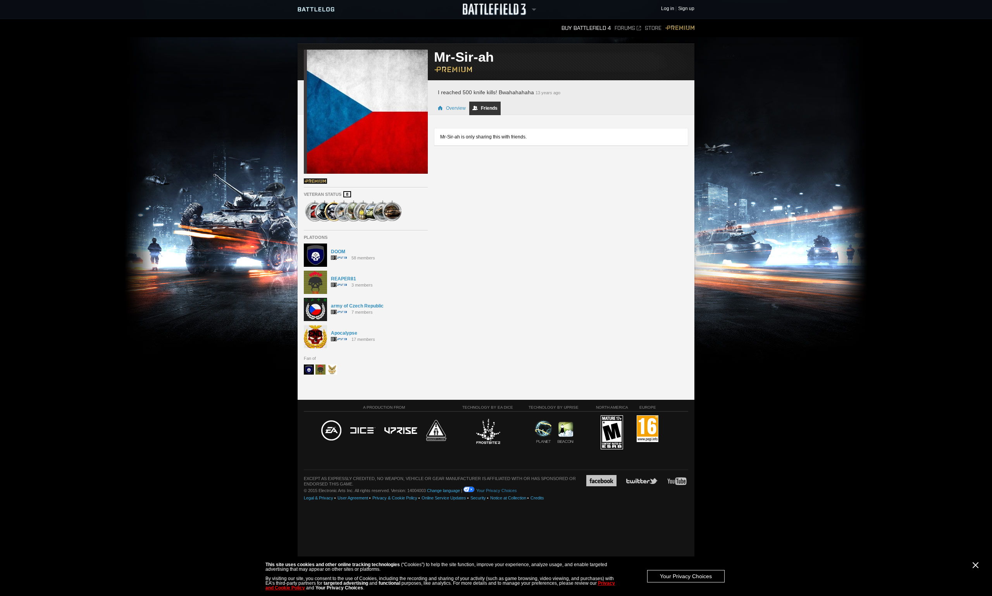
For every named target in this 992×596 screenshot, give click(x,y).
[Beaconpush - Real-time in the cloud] (565, 433)
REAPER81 (343, 279)
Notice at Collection (508, 498)
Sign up (686, 8)
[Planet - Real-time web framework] (543, 432)
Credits (537, 498)
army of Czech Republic (357, 306)
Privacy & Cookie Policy (394, 498)
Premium (679, 28)
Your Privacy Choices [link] (496, 490)
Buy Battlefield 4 (586, 28)
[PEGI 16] (647, 429)
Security (478, 498)
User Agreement (353, 498)
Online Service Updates (444, 498)
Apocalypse (344, 333)
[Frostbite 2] (487, 432)
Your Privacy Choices (686, 576)
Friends (489, 108)
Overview (456, 108)
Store (653, 28)
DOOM (338, 251)
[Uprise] (400, 431)
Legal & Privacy (318, 498)
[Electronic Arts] (331, 430)
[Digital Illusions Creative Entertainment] (362, 430)
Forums (625, 28)
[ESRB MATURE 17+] (612, 432)
